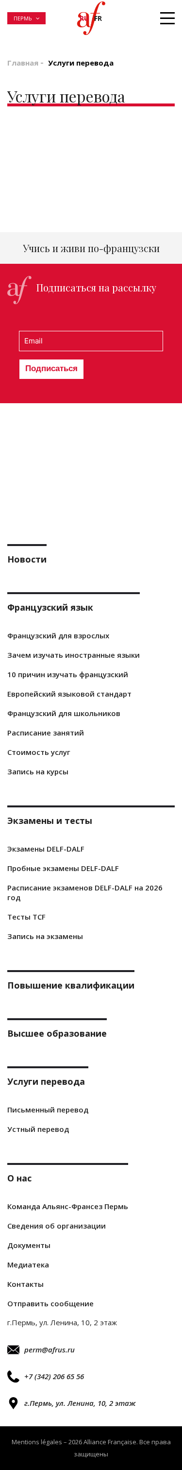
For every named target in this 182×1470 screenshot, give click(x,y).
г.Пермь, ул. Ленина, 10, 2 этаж (79, 1403)
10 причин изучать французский (67, 674)
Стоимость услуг (38, 752)
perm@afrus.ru (49, 1349)
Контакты (25, 1284)
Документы (28, 1245)
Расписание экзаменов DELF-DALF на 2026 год (85, 892)
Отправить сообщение (50, 1303)
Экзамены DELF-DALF (45, 849)
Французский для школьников (63, 713)
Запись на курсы (37, 771)
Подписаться (51, 368)
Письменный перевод (47, 1109)
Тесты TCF (26, 917)
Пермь (23, 18)
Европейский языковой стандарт (69, 694)
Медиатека (28, 1264)
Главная (22, 63)
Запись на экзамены (45, 936)
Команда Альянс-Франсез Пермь (67, 1206)
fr (98, 18)
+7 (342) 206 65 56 (54, 1376)
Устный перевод (38, 1129)
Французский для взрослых (58, 635)
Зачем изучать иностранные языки (73, 655)
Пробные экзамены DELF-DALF (63, 868)
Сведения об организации (56, 1226)
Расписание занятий (45, 732)
